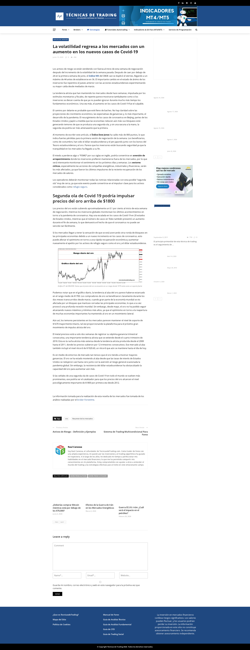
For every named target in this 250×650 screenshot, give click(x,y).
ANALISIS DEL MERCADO (60, 39)
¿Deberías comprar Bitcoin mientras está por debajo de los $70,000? (67, 507)
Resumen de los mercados (82, 418)
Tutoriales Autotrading (117, 29)
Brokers (77, 29)
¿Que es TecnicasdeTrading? (66, 614)
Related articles (61, 476)
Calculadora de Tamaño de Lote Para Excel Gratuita (182, 135)
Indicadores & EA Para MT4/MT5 (148, 29)
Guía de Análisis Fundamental (117, 624)
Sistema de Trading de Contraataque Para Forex (179, 288)
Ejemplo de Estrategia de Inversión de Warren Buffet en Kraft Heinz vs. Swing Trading (181, 106)
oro (66, 418)
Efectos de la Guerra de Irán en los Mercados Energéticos (100, 506)
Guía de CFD (109, 629)
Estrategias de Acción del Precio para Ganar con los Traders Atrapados (182, 276)
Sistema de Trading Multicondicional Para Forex (126, 433)
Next (62, 522)
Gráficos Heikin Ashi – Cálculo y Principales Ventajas (182, 263)
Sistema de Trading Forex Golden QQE (179, 252)
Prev (56, 522)
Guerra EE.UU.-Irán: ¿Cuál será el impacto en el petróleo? (131, 510)
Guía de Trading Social (113, 634)
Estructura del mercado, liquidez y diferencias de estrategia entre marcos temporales (178, 91)
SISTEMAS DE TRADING (162, 206)
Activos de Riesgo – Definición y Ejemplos (74, 431)
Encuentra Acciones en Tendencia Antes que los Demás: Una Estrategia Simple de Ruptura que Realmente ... (181, 121)
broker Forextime (85, 399)
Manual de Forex (111, 614)
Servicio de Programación (180, 29)
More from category (98, 476)
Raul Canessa (75, 446)
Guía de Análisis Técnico (114, 619)
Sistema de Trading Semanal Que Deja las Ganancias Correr (181, 146)
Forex (64, 29)
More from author (78, 476)
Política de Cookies (61, 624)
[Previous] (156, 157)
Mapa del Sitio (59, 619)
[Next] (160, 157)
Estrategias (94, 29)
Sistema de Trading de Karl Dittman (170, 231)
